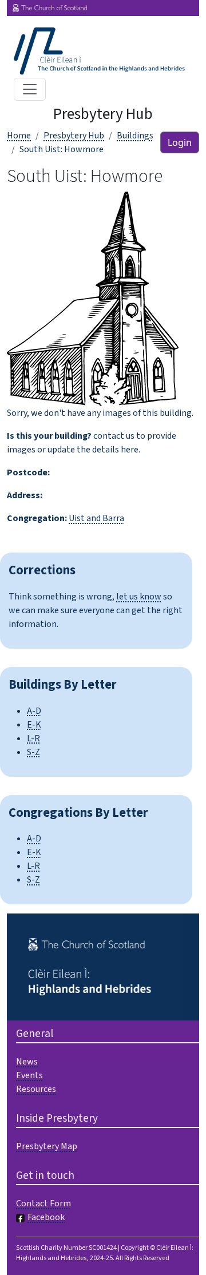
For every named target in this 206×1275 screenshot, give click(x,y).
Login (180, 142)
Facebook (46, 1217)
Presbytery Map (46, 1146)
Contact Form (43, 1203)
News (27, 1061)
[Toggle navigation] (30, 89)
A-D (34, 711)
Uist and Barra (96, 518)
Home (19, 135)
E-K (34, 724)
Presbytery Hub (73, 135)
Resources (36, 1089)
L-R (33, 738)
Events (29, 1075)
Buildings (135, 135)
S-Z (33, 752)
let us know (138, 596)
